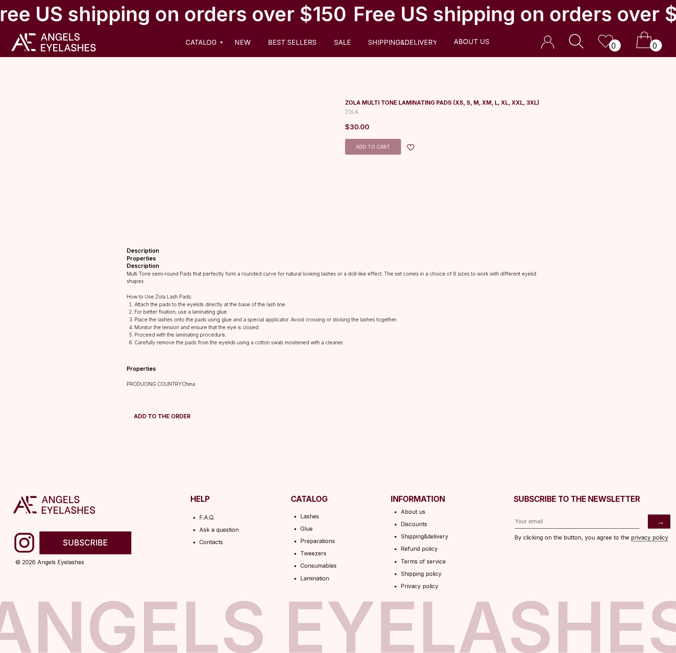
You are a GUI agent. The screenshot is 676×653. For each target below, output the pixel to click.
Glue (306, 528)
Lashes (309, 516)
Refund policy (419, 548)
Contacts (211, 542)
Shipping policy (421, 573)
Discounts (414, 524)
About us (413, 511)
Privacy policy (419, 586)
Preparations (317, 540)
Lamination (314, 578)
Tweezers (313, 553)
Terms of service (423, 561)
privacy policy (649, 537)
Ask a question (219, 529)
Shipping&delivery (424, 536)
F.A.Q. (206, 517)
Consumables (318, 565)
